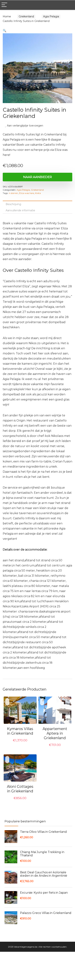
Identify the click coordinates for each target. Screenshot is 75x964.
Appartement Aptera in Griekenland (55, 733)
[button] (4, 30)
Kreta (38, 193)
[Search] (69, 5)
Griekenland (25, 16)
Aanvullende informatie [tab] (20, 210)
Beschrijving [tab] (13, 204)
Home (7, 16)
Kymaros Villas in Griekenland (20, 731)
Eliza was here (26, 193)
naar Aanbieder (37, 177)
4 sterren (13, 193)
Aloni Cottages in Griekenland (20, 789)
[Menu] (4, 5)
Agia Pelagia (49, 16)
